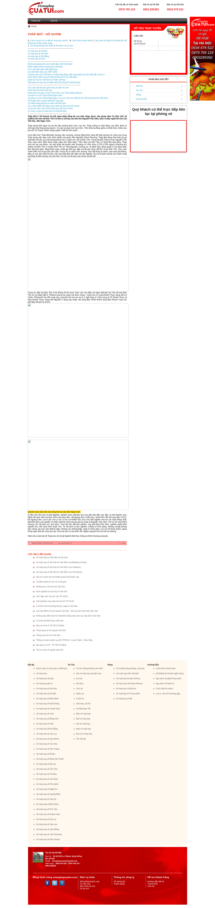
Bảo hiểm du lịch (87, 886)
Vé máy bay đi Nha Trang (47, 749)
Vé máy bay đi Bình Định (47, 804)
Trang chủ (35, 21)
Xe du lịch (84, 888)
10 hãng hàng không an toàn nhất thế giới (47, 103)
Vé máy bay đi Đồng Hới (47, 719)
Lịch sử (79, 688)
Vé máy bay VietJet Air (126, 688)
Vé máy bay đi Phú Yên (46, 809)
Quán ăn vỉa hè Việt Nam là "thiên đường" (47, 80)
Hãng (138, 95)
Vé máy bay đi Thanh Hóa (48, 709)
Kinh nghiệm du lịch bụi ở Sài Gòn (51, 591)
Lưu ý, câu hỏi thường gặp (168, 693)
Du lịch (70, 46)
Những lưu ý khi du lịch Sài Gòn (50, 586)
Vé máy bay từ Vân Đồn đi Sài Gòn (52, 557)
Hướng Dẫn (141, 99)
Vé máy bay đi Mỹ (124, 698)
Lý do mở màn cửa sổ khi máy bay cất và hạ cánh (50, 108)
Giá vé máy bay (83, 724)
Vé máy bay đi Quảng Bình (48, 794)
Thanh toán (152, 884)
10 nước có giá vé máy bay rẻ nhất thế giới (47, 111)
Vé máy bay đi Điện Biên (47, 698)
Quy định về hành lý (165, 683)
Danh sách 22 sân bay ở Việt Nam (51, 668)
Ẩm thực (59, 46)
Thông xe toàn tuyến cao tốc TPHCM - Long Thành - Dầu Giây (64, 640)
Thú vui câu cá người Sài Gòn (49, 650)
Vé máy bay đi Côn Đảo (47, 779)
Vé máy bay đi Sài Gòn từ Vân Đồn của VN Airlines (59, 572)
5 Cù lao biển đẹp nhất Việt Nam (42, 69)
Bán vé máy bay (83, 714)
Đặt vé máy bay (83, 719)
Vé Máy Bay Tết (83, 709)
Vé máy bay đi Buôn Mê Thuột (49, 759)
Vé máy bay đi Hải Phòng (47, 703)
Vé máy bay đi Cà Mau (46, 774)
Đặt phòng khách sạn (89, 881)
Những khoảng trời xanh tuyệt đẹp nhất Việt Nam (50, 64)
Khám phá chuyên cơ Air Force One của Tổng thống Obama (55, 93)
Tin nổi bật (81, 739)
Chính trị (80, 698)
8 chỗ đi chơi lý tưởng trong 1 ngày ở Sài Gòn (57, 606)
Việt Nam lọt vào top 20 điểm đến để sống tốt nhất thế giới (54, 82)
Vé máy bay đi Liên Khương (49, 834)
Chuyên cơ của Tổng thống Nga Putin (45, 95)
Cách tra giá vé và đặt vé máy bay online (49, 40)
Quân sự (80, 693)
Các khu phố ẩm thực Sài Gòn (49, 621)
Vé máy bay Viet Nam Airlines (129, 683)
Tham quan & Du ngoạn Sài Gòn (51, 630)
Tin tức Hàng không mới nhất (89, 668)
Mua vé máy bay (83, 729)
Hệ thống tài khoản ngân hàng (170, 673)
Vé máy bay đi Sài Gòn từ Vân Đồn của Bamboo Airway (61, 562)
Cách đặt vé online (164, 688)
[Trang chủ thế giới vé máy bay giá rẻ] (46, 8)
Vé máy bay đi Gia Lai (46, 819)
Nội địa (139, 86)
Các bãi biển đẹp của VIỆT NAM (42, 72)
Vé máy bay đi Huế (36, 59)
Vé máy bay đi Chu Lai (46, 734)
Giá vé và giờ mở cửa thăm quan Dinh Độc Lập (57, 577)
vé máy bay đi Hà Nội (37, 51)
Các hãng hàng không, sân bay (130, 668)
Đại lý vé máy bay (84, 734)
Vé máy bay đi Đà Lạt (46, 764)
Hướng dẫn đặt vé (155, 881)
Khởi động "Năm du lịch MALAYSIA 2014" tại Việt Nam (52, 77)
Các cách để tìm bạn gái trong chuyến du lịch (48, 87)
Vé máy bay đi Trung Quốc (128, 693)
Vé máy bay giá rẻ (44, 683)
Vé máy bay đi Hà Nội (46, 693)
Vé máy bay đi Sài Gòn (46, 688)
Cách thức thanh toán (82, 40)
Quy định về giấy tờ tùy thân (108, 40)
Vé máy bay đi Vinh (45, 714)
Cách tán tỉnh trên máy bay (40, 90)
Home (34, 26)
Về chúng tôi (119, 881)
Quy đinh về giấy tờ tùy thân (168, 678)
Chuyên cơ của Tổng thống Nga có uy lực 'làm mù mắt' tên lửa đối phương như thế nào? (68, 98)
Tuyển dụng (119, 884)
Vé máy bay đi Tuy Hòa (46, 744)
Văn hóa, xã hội (83, 703)
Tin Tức (139, 90)
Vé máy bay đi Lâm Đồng (47, 829)
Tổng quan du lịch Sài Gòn (48, 635)
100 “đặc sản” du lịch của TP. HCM (52, 596)
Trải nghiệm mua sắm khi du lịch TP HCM (55, 601)
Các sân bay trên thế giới (127, 673)
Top (123, 543)
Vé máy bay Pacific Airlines (128, 678)
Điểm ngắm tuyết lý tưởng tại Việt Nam (45, 67)
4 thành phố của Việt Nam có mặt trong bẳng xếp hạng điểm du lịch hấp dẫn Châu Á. (66, 74)
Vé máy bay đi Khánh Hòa (48, 814)
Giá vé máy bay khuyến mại (88, 673)
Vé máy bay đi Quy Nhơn (47, 739)
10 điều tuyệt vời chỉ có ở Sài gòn (51, 582)
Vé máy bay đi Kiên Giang (48, 839)
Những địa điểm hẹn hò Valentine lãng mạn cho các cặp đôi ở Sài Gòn (68, 616)
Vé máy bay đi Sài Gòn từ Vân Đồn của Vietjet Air (58, 567)
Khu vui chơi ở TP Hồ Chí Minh (50, 625)
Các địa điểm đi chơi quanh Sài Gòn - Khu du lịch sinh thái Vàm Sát (67, 611)
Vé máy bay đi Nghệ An (46, 789)
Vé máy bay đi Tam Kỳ (46, 799)
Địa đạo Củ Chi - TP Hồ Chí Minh (51, 645)
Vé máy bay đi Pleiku (45, 754)
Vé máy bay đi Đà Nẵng (47, 729)
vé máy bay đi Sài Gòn (38, 53)
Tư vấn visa (85, 884)
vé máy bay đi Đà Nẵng (38, 56)
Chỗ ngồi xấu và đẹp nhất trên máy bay (45, 101)
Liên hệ (53, 21)
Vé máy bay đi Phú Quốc (47, 784)
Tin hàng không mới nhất (41, 46)
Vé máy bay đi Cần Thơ (47, 769)
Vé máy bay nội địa (45, 678)
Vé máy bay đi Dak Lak (46, 824)
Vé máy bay (41, 673)
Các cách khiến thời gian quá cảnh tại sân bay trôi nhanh (54, 106)
